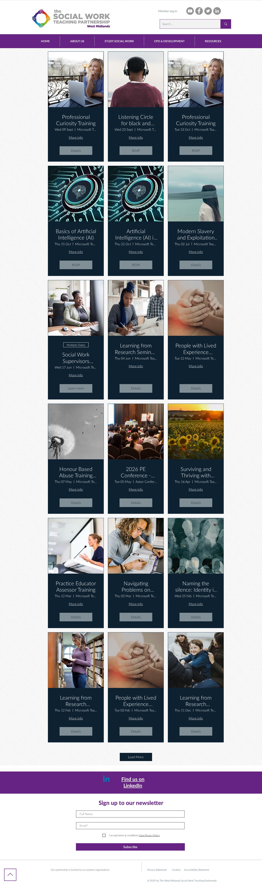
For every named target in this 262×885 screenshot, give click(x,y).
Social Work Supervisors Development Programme (76, 357)
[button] (77, 41)
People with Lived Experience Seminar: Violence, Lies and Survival (136, 700)
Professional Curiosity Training (76, 120)
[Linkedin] (106, 779)
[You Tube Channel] (190, 11)
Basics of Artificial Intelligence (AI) (76, 234)
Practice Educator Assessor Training (76, 586)
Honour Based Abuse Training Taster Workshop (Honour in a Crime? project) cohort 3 (76, 472)
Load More (135, 757)
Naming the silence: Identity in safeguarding (196, 586)
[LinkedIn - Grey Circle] (217, 11)
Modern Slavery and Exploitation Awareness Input (196, 234)
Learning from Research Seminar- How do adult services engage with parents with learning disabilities (76, 700)
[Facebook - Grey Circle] (199, 11)
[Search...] (225, 23)
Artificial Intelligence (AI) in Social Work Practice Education (135, 234)
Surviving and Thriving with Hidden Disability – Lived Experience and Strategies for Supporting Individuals (196, 472)
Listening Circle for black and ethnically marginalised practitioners (135, 120)
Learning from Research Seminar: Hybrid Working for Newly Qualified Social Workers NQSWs (136, 348)
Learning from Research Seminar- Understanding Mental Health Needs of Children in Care (196, 700)
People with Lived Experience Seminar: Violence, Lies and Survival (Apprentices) (196, 348)
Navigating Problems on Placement (136, 586)
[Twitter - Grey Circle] (208, 11)
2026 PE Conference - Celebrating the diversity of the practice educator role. (136, 472)
